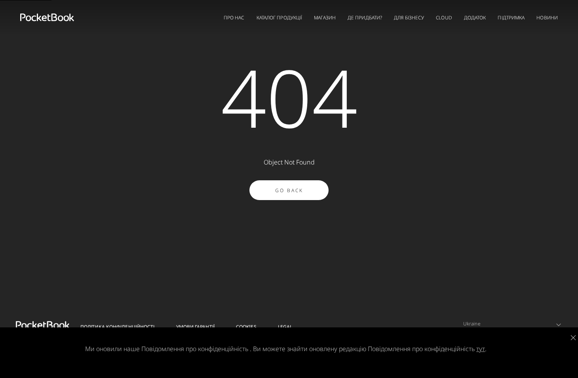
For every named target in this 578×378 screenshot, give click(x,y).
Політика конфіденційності (117, 326)
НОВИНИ (547, 17)
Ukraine (472, 323)
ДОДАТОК (475, 17)
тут (480, 348)
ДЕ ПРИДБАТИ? (365, 17)
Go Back (289, 190)
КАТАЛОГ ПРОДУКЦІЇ (279, 17)
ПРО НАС (234, 17)
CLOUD (444, 17)
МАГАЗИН (325, 17)
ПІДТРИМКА (511, 17)
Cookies (246, 326)
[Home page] (47, 17)
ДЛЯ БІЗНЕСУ (409, 17)
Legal (285, 326)
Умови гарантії (195, 326)
